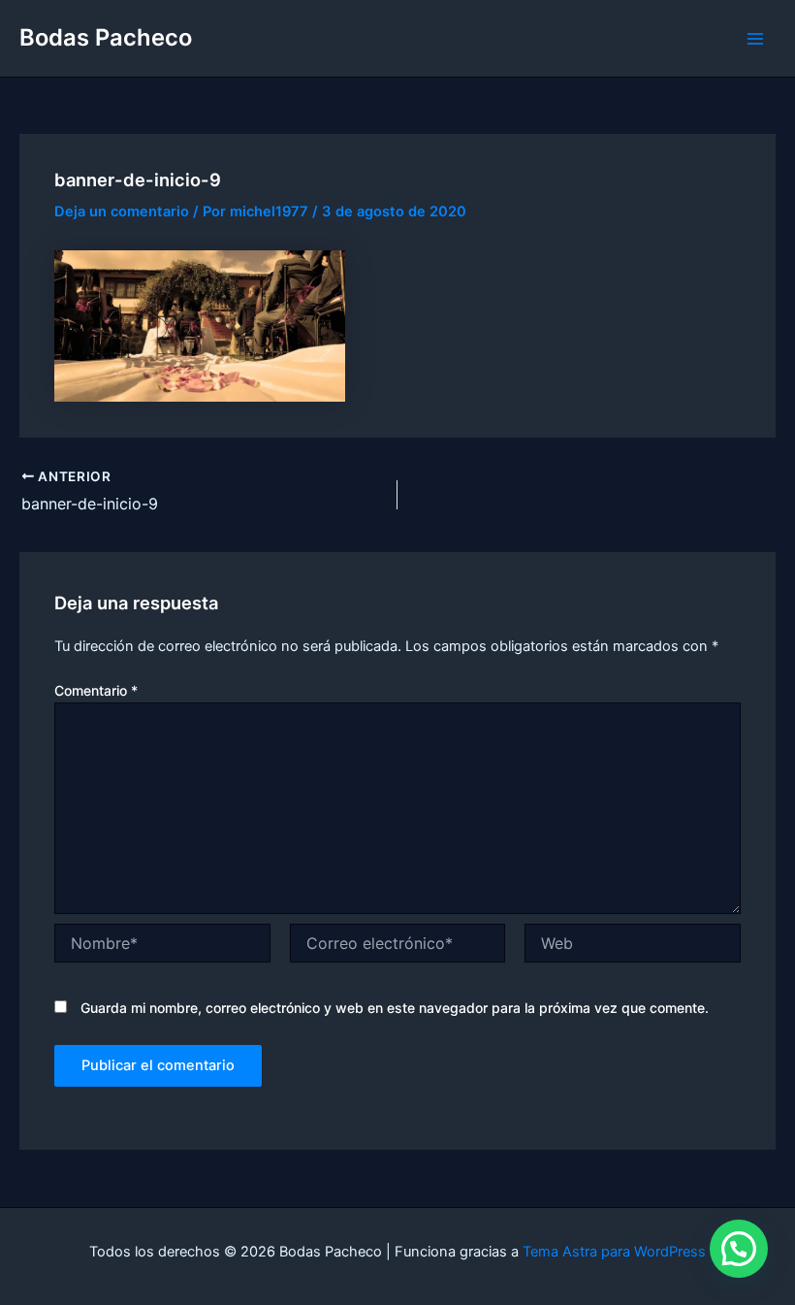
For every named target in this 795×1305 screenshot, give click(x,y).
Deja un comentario (121, 211)
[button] (739, 1249)
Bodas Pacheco (105, 37)
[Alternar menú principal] (755, 38)
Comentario (96, 690)
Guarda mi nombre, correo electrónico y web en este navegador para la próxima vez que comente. (394, 1007)
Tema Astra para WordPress (614, 1251)
